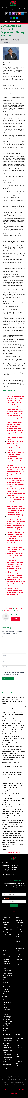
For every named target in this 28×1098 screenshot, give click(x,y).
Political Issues (7, 1038)
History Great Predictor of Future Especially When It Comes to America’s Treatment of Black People (13, 751)
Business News (8, 1000)
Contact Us (20, 1089)
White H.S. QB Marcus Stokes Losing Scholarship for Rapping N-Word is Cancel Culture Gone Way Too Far (15, 482)
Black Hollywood (6, 956)
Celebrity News (8, 963)
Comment (4, 636)
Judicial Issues (7, 1050)
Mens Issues (19, 959)
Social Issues (7, 1064)
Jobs (4, 1005)
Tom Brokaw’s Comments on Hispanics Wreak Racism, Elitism (15, 454)
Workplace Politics (6, 1029)
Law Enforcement (7, 1054)
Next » (18, 852)
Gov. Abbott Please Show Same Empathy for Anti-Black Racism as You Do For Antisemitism (13, 738)
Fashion (17, 954)
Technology (7, 1017)
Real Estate (6, 1014)
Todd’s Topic (7, 934)
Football (17, 927)
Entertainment (6, 951)
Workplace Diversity (6, 1025)
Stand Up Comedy (6, 990)
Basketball (18, 920)
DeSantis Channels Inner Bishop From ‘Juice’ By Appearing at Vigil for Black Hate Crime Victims (13, 757)
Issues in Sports (18, 935)
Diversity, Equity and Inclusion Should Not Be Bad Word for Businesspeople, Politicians (13, 714)
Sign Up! (14, 905)
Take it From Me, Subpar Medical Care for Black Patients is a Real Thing (15, 575)
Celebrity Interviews (6, 960)
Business (5, 996)
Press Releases (18, 1051)
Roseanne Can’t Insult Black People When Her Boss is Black (14, 403)
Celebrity (6, 922)
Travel (17, 964)
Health (17, 957)
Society (13, 39)
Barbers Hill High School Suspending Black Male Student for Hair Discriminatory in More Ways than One (14, 538)
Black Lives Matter (6, 919)
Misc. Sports (19, 939)
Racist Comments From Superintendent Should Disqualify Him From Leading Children (13, 826)
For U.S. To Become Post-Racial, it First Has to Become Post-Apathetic (15, 416)
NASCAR (18, 941)
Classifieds (14, 1093)
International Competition (19, 931)
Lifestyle (16, 951)
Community (6, 1034)
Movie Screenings (18, 1046)
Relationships (19, 962)
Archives (17, 1068)
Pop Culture (6, 982)
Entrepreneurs (7, 1002)
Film (4, 966)
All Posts (15, 619)
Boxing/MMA (19, 922)
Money (5, 1007)
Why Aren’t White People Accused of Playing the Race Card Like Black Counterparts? (12, 732)
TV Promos (18, 1066)
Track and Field (18, 945)
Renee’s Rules (7, 929)
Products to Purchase (6, 1011)
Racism (18, 39)
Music (5, 980)
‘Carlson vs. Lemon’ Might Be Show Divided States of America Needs (15, 500)
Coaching (18, 925)
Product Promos (17, 1056)
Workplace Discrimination (7, 1020)
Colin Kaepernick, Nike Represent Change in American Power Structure (15, 409)
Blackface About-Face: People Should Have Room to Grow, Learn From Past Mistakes (13, 800)
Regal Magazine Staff (18, 1061)
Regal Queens (6, 1068)
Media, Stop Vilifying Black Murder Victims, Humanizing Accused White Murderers (12, 779)
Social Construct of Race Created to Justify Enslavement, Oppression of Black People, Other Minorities (15, 446)
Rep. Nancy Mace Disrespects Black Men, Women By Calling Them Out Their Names (14, 708)
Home (2, 39)
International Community (7, 1047)
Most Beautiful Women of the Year (7, 975)
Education (6, 1043)
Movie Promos (19, 1043)
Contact (5, 862)
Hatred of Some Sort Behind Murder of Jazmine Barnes (15, 437)
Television (6, 994)
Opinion (7, 39)
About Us (17, 1034)
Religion (5, 927)
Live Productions (7, 970)
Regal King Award (6, 1061)
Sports (16, 914)
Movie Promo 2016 (19, 1039)
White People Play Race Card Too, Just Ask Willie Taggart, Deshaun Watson (15, 431)
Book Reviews (7, 1041)
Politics (5, 925)
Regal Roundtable (6, 986)
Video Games (19, 948)
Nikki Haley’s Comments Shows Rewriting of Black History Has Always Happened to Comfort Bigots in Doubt (15, 566)
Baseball (18, 918)
